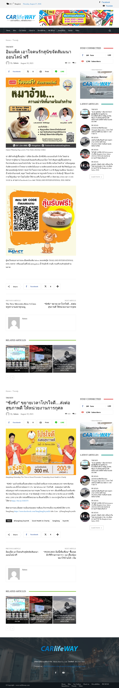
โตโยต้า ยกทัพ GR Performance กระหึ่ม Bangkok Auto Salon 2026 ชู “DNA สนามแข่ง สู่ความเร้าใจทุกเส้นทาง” (102, 155)
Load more (95, 176)
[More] (58, 286)
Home (8, 40)
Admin (16, 63)
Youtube (109, 5)
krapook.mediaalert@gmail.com (72, 666)
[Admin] (8, 63)
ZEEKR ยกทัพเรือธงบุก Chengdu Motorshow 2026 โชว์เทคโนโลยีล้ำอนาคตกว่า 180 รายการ (41, 367)
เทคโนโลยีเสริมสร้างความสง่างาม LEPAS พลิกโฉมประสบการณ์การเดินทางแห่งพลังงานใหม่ (64, 367)
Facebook (106, 2)
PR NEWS (40, 362)
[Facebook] (99, 2)
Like (109, 55)
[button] (76, 18)
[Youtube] (104, 6)
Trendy (15, 40)
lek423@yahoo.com (51, 666)
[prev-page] (7, 377)
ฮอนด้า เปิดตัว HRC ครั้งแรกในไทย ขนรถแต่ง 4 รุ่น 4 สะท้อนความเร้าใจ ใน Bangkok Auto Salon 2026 (102, 167)
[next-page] (12, 377)
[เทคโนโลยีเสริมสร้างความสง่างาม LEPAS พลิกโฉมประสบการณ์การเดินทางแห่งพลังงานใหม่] (64, 359)
